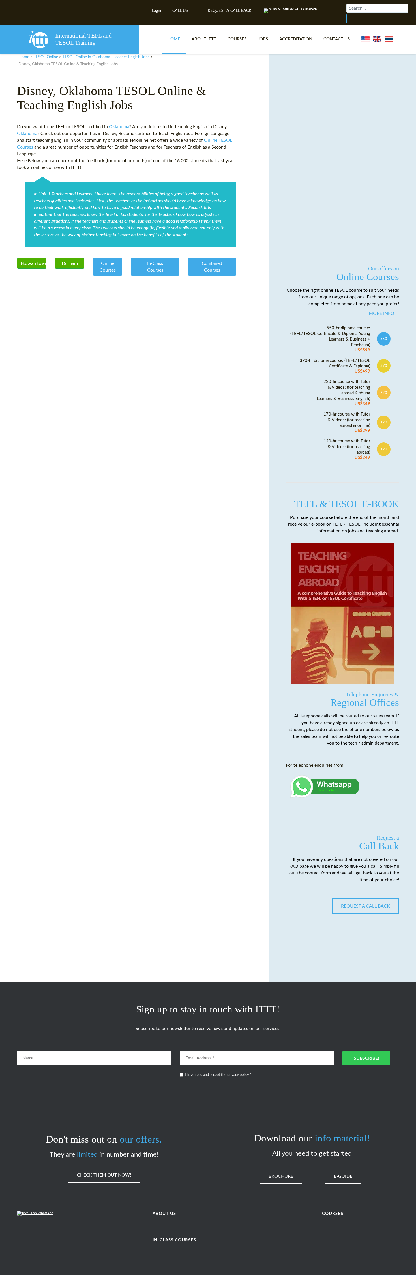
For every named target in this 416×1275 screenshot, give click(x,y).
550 (383, 339)
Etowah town (33, 263)
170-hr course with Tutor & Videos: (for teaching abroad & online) (346, 422)
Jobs (263, 39)
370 (383, 365)
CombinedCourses (212, 266)
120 (383, 449)
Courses (237, 39)
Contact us (336, 39)
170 (383, 422)
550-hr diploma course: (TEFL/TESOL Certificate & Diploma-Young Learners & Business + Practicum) (330, 339)
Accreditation (295, 39)
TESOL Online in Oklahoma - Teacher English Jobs (106, 57)
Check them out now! (104, 1175)
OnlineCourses (108, 266)
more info (381, 313)
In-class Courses (174, 1240)
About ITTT (204, 39)
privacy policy (238, 1075)
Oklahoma (119, 126)
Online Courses (367, 273)
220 (383, 392)
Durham (70, 263)
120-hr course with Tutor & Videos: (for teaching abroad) (346, 449)
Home (173, 39)
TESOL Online (46, 57)
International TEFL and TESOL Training (83, 39)
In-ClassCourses (155, 266)
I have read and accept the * (218, 1075)
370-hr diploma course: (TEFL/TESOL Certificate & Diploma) (335, 365)
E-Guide (343, 1176)
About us (164, 1214)
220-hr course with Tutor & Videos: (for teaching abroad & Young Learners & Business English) (343, 393)
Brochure (281, 1176)
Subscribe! (366, 1058)
